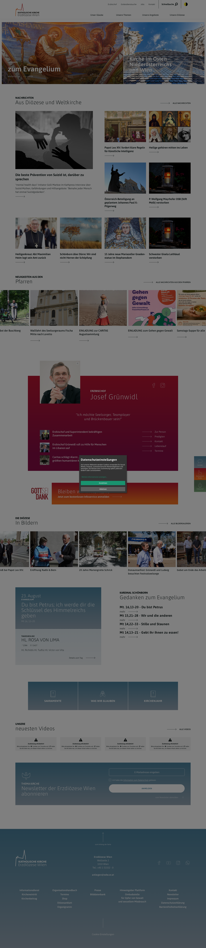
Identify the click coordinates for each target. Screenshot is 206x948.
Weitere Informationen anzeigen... (94, 477)
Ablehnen (103, 489)
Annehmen (103, 483)
